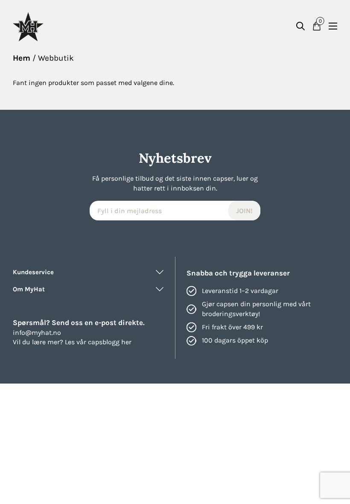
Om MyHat (29, 289)
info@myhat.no (37, 332)
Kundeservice (33, 272)
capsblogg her (109, 342)
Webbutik (56, 58)
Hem (21, 58)
